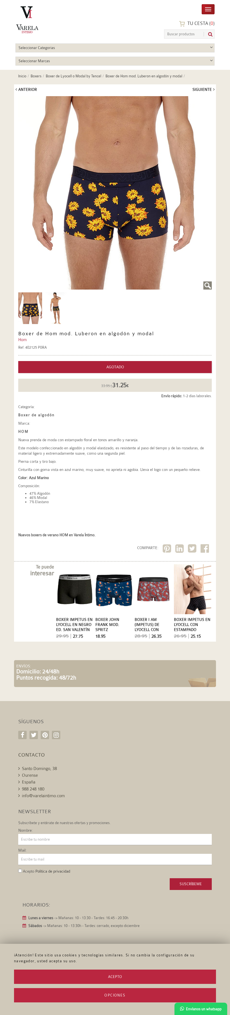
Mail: (22, 850)
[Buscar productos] (208, 34)
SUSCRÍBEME (191, 884)
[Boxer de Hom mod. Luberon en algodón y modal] (115, 193)
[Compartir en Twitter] (193, 550)
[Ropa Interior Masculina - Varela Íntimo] (42, 20)
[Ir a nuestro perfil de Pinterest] (45, 735)
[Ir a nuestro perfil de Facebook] (22, 735)
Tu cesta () (200, 23)
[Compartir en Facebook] (205, 550)
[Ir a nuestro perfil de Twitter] (33, 735)
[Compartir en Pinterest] (167, 550)
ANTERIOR (27, 89)
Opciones (114, 995)
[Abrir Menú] (208, 9)
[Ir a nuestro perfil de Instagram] (56, 735)
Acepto (115, 977)
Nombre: (25, 830)
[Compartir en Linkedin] (180, 550)
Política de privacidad (52, 871)
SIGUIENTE (202, 89)
